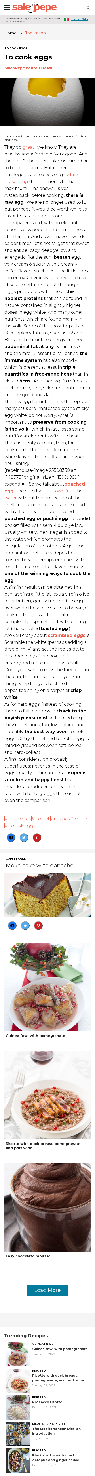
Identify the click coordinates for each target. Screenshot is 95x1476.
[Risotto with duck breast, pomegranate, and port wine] (47, 1095)
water (10, 497)
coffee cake (16, 858)
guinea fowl (42, 1344)
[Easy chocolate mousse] (47, 1207)
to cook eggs (15, 48)
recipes (62, 818)
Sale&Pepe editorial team (28, 68)
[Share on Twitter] (24, 837)
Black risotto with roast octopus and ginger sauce (55, 1457)
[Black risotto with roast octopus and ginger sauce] (18, 1460)
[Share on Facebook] (11, 837)
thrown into (61, 491)
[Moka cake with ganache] (47, 894)
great (28, 147)
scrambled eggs (66, 635)
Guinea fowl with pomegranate (35, 1036)
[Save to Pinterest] (37, 837)
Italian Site (79, 19)
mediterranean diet (48, 1423)
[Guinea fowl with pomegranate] (47, 987)
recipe (80, 818)
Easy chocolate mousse (28, 1256)
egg (12, 818)
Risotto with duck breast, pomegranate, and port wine (43, 1146)
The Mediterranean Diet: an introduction (56, 1431)
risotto (39, 1370)
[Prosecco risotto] (18, 1407)
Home (10, 33)
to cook (42, 818)
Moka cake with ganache (40, 865)
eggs (25, 818)
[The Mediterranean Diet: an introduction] (18, 1433)
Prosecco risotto (47, 1402)
